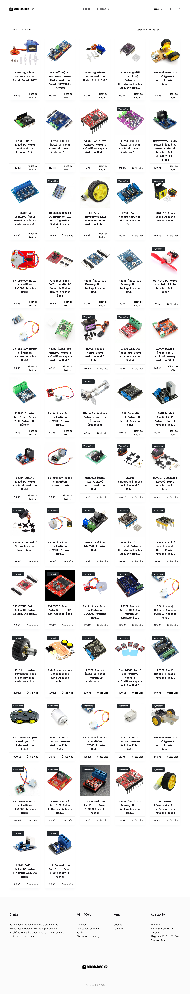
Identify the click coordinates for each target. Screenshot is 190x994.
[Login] (171, 9)
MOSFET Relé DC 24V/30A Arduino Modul (95, 546)
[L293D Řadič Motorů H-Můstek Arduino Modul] (165, 649)
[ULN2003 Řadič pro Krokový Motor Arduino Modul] (95, 457)
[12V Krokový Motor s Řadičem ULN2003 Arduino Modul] (165, 585)
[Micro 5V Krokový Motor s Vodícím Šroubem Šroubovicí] (95, 392)
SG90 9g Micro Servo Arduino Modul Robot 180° (25, 76)
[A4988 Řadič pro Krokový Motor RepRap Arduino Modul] (95, 259)
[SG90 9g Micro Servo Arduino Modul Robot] (165, 192)
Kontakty (103, 8)
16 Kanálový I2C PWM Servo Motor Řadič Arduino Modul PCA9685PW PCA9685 (60, 80)
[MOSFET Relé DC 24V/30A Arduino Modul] (95, 521)
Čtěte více (137, 168)
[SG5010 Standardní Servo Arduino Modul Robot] (130, 457)
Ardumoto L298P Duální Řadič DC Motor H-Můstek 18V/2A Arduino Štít (60, 288)
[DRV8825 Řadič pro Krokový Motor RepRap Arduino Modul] (165, 521)
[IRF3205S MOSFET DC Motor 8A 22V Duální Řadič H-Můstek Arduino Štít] (60, 192)
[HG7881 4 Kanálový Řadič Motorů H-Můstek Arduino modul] (25, 192)
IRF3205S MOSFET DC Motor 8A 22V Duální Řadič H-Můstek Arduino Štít (60, 220)
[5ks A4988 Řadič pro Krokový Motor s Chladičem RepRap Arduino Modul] (130, 649)
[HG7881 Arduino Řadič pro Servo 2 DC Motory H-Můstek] (25, 392)
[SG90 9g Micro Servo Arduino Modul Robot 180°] (25, 51)
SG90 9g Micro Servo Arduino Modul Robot (165, 216)
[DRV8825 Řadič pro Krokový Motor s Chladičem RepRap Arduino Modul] (130, 51)
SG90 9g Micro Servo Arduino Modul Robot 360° (95, 76)
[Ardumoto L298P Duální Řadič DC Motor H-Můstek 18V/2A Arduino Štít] (60, 259)
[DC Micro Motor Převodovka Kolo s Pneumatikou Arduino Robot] (25, 649)
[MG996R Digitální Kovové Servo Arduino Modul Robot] (165, 457)
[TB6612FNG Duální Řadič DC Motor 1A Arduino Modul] (25, 585)
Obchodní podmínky (87, 936)
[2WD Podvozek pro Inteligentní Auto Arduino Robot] (165, 51)
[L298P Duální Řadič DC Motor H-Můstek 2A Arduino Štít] (25, 120)
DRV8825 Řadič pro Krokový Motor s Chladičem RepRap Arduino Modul (130, 80)
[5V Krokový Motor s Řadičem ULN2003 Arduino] (60, 457)
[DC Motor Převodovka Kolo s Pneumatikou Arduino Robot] (95, 192)
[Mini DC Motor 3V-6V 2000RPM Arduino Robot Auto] (60, 716)
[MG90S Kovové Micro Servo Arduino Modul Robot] (95, 328)
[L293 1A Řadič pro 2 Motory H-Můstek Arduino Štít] (130, 392)
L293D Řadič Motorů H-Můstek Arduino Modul (165, 673)
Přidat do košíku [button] (32, 95)
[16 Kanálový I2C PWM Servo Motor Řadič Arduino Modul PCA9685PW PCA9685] (60, 51)
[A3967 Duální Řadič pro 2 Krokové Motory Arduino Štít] (165, 328)
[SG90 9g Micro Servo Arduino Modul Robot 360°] (95, 51)
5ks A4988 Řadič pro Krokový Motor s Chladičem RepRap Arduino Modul (130, 677)
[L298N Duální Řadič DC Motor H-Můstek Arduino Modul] (25, 457)
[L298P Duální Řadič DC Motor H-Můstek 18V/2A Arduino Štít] (60, 120)
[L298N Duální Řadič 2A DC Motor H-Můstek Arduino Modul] (165, 392)
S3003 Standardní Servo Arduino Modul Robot (25, 546)
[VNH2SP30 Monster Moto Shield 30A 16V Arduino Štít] (60, 585)
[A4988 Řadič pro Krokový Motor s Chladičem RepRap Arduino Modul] (95, 120)
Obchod (85, 8)
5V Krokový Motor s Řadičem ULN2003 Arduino (60, 481)
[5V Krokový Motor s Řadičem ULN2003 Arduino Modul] (25, 259)
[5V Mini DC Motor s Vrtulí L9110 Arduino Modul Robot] (165, 259)
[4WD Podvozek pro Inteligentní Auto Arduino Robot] (25, 716)
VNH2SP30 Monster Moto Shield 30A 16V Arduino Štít (60, 610)
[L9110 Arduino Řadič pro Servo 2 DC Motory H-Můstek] (130, 328)
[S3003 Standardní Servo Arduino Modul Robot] (25, 521)
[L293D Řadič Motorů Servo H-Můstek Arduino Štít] (130, 192)
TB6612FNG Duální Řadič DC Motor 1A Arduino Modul (25, 610)
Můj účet (81, 924)
